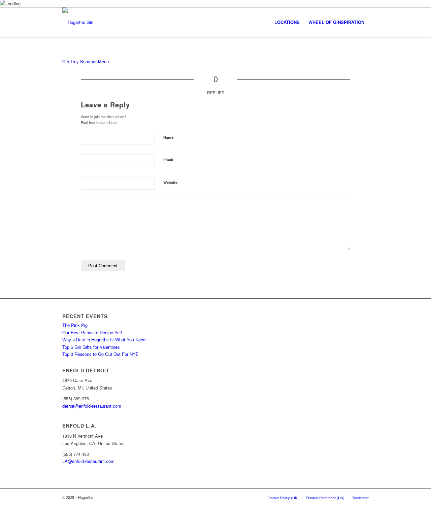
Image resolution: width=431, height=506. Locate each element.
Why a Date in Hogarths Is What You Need (103, 339)
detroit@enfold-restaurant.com (91, 406)
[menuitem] (287, 22)
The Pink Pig (75, 325)
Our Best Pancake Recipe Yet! (92, 332)
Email (168, 159)
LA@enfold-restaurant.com (88, 461)
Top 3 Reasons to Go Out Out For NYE (100, 354)
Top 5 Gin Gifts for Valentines (91, 347)
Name (168, 137)
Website (170, 182)
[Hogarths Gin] (77, 22)
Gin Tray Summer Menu (85, 61)
